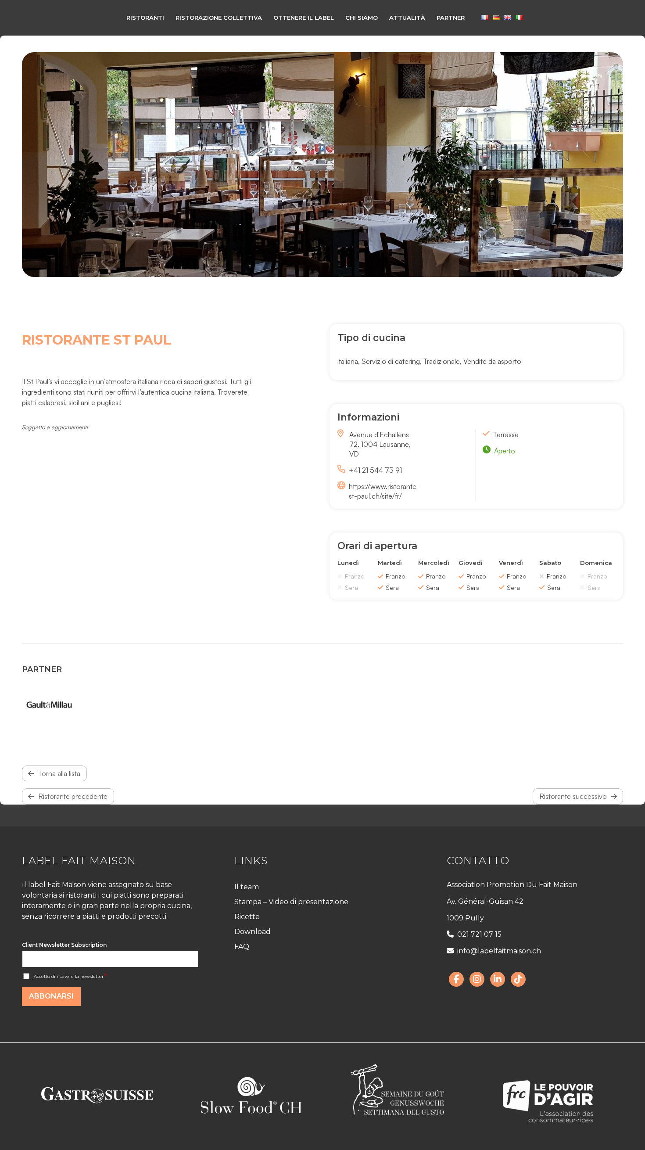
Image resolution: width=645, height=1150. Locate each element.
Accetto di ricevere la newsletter (70, 976)
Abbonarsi (51, 996)
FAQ (241, 946)
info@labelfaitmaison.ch (499, 951)
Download (252, 931)
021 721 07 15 (479, 934)
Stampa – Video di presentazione (291, 902)
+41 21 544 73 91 (375, 470)
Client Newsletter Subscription (64, 945)
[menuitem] (145, 17)
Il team (246, 887)
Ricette (247, 917)
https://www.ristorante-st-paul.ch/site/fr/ (384, 491)
